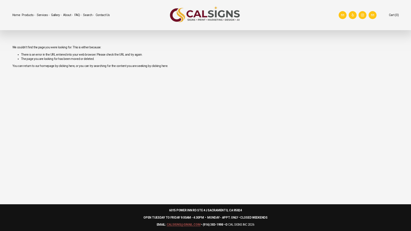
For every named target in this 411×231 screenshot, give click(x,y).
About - (68, 15)
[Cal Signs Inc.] (362, 15)
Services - (43, 15)
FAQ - (78, 15)
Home (16, 15)
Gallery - (56, 15)
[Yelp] (353, 15)
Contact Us (103, 15)
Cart (394, 15)
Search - (88, 15)
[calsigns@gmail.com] (343, 15)
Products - (28, 15)
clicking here (66, 66)
